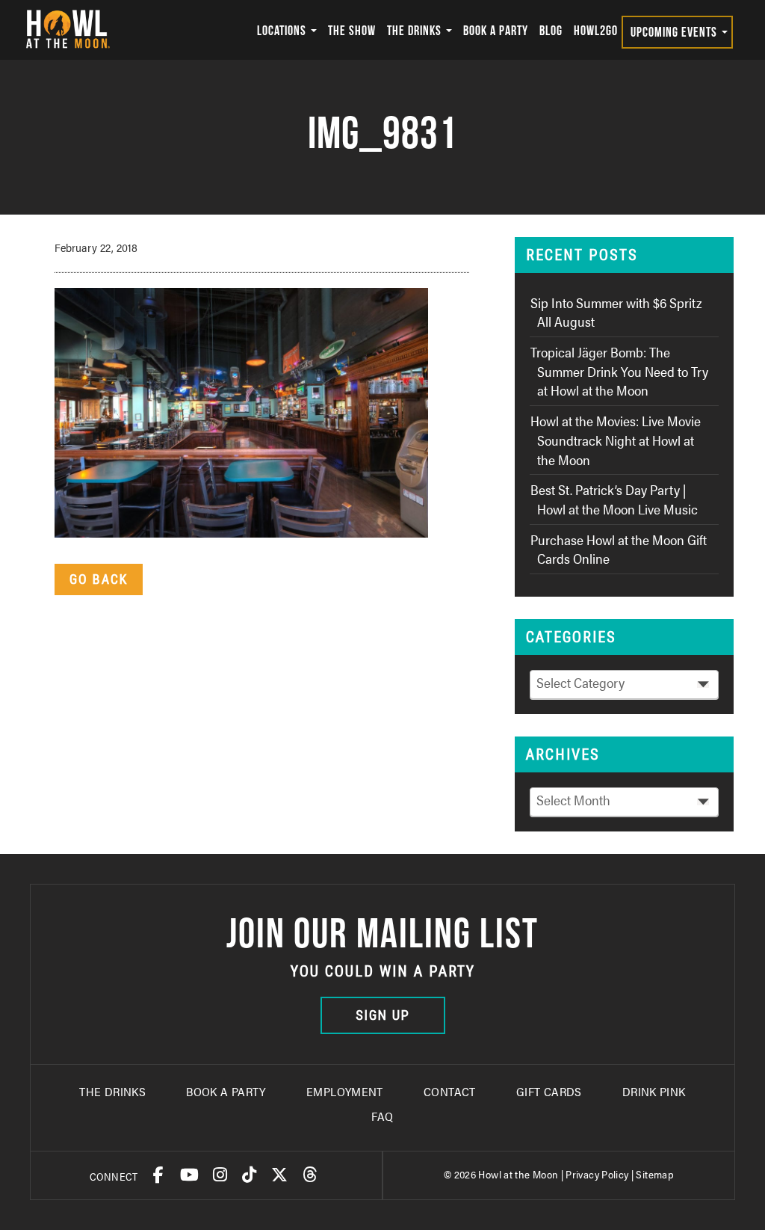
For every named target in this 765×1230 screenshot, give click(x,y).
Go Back (98, 579)
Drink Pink (654, 1091)
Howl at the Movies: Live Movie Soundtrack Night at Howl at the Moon (615, 439)
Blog (551, 30)
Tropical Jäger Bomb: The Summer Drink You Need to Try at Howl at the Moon (619, 370)
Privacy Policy (597, 1173)
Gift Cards (549, 1091)
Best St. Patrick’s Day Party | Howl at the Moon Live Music (614, 499)
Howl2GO (596, 30)
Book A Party (225, 1091)
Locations (283, 30)
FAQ (382, 1116)
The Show (352, 30)
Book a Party (495, 30)
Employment (344, 1091)
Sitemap (655, 1173)
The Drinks (416, 30)
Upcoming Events (675, 32)
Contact (450, 1091)
